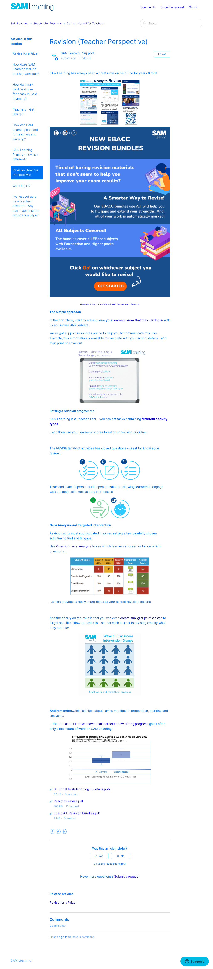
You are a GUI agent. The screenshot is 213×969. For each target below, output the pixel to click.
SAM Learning (19, 23)
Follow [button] (162, 54)
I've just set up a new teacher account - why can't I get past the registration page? (26, 206)
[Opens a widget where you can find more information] (194, 962)
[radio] (99, 856)
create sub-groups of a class (141, 618)
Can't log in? (21, 186)
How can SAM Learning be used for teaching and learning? (25, 132)
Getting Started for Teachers (85, 23)
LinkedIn (64, 831)
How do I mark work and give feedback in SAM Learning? (25, 92)
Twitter (58, 831)
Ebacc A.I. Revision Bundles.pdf (77, 813)
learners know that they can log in (138, 320)
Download (71, 794)
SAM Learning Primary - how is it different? (25, 154)
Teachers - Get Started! (23, 111)
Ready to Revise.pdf (68, 801)
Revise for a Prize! (25, 53)
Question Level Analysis (73, 546)
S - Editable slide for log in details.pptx (82, 789)
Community (148, 7)
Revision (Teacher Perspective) (25, 172)
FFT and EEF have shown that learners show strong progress (103, 724)
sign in (63, 937)
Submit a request (172, 7)
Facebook (52, 831)
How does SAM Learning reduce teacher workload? (26, 69)
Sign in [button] (193, 7)
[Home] (32, 9)
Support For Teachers (47, 23)
